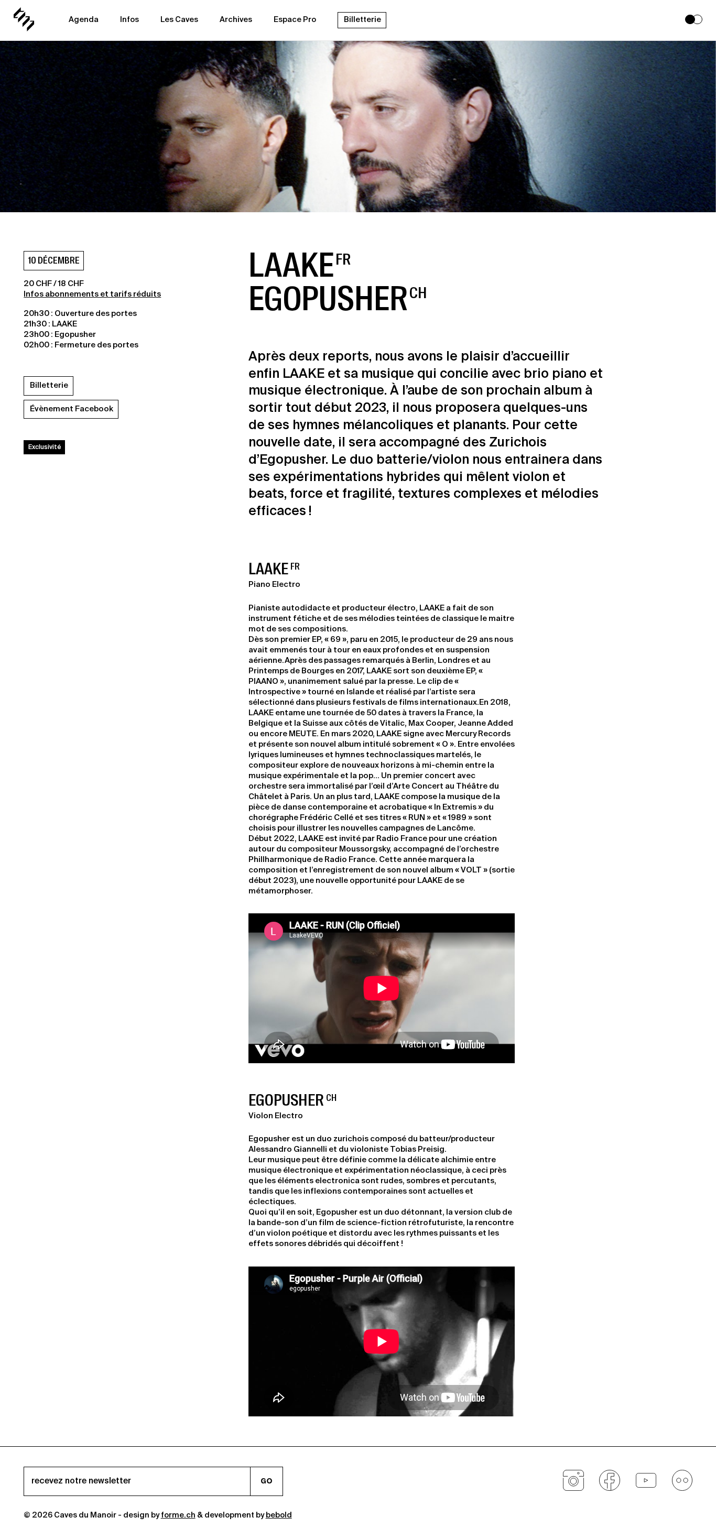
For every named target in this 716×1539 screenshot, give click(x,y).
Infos (129, 20)
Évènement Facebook (71, 409)
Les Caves (179, 20)
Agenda (84, 20)
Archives (236, 20)
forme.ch (178, 1515)
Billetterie (362, 20)
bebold (279, 1515)
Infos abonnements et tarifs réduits (92, 294)
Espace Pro (295, 20)
